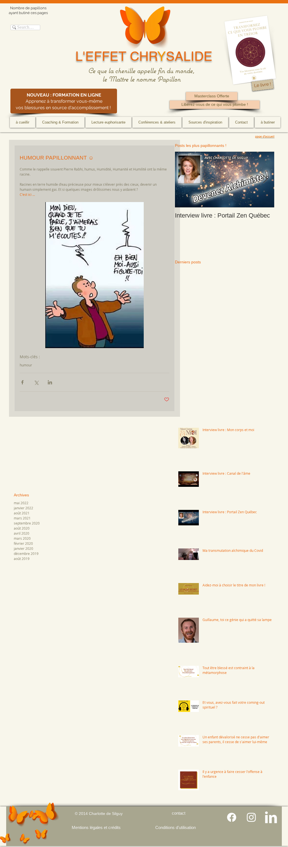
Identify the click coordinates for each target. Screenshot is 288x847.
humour (26, 365)
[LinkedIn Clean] (271, 817)
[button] (60, 122)
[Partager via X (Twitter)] (36, 382)
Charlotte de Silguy (106, 813)
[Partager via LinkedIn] (50, 382)
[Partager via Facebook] (22, 382)
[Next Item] (265, 179)
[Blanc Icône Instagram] (251, 817)
